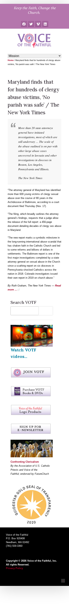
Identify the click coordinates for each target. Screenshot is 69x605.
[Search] (47, 311)
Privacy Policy (14, 568)
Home (11, 60)
